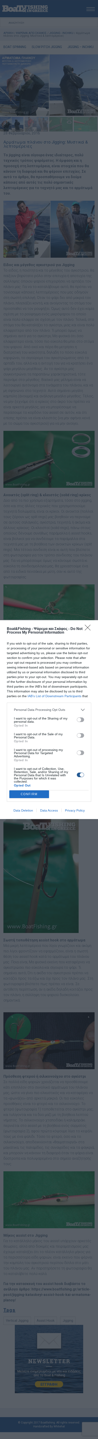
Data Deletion (23, 810)
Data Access (49, 810)
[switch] (80, 719)
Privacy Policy (75, 810)
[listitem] (49, 709)
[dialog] (49, 719)
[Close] (89, 629)
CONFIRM (29, 794)
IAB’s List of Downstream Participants (54, 696)
